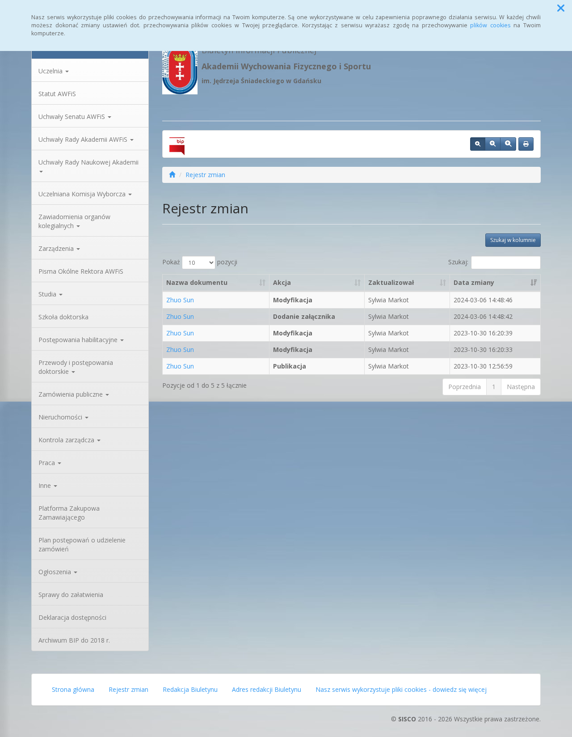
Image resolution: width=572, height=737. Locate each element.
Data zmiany (474, 282)
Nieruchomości (61, 417)
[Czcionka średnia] (492, 144)
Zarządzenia (57, 248)
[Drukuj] (526, 144)
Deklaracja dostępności (72, 617)
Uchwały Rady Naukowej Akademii (88, 162)
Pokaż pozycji (199, 262)
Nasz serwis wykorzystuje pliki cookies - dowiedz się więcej (401, 689)
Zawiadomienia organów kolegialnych (74, 221)
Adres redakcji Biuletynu (266, 689)
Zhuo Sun (180, 300)
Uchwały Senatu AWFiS (72, 116)
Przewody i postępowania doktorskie (75, 367)
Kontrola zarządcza (67, 440)
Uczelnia (51, 71)
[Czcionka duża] (508, 144)
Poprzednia (464, 386)
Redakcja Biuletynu (190, 689)
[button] (560, 8)
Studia (48, 294)
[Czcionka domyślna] (477, 144)
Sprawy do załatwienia (70, 594)
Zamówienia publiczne (71, 394)
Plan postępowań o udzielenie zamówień (82, 544)
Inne (45, 485)
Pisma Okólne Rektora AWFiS (80, 271)
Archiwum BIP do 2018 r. (74, 640)
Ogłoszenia (55, 572)
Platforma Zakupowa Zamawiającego (69, 512)
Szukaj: (458, 262)
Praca (47, 462)
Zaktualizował (391, 282)
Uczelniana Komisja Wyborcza (82, 194)
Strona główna (73, 689)
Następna (521, 386)
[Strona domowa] (172, 174)
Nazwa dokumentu (196, 282)
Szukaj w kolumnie (513, 240)
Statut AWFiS (57, 93)
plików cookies (490, 25)
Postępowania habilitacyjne (78, 339)
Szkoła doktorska (63, 317)
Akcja (282, 282)
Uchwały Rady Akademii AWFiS (83, 139)
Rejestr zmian (205, 174)
